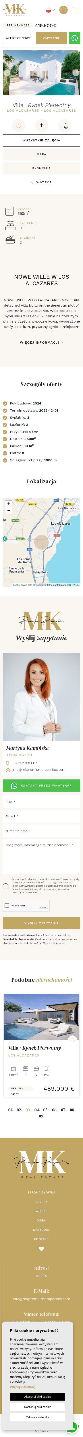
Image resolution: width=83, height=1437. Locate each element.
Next (75, 72)
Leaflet (16, 585)
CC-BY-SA (73, 585)
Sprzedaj (41, 1229)
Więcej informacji (40, 343)
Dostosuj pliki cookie (37, 1407)
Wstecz (44, 182)
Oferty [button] (41, 1201)
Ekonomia (41, 168)
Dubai (41, 1220)
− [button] (8, 510)
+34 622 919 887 (24, 763)
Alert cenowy (18, 38)
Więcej (42, 1211)
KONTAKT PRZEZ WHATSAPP (46, 785)
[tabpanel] (41, 1045)
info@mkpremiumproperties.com (39, 770)
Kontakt (41, 1239)
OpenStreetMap (43, 585)
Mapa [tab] (41, 154)
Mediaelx (41, 1431)
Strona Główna (41, 1192)
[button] (41, 126)
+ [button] (8, 504)
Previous (7, 72)
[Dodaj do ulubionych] (18, 126)
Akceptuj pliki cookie (37, 1397)
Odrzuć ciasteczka (37, 1417)
